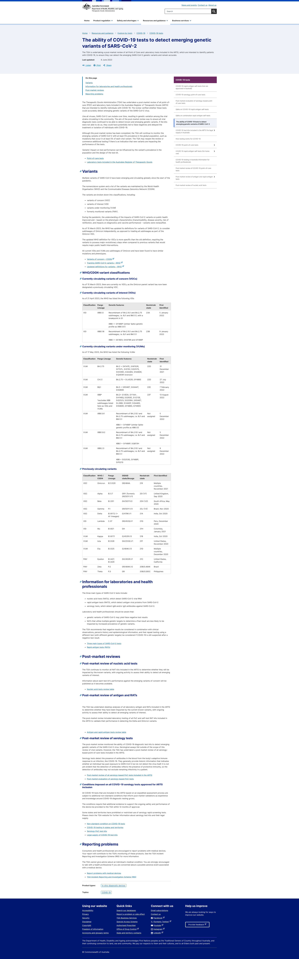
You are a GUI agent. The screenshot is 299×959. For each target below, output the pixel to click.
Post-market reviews (94, 90)
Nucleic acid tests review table (100, 689)
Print (98, 65)
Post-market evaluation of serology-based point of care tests (194, 102)
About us (212, 5)
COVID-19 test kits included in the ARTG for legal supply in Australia (194, 131)
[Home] (102, 7)
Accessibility (87, 910)
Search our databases (126, 910)
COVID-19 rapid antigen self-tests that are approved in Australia (192, 87)
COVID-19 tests (156, 33)
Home (87, 20)
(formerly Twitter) (161, 921)
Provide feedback (196, 925)
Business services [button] (180, 20)
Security (85, 918)
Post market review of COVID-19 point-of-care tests (193, 169)
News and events (189, 5)
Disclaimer (86, 921)
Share (108, 65)
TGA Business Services (127, 918)
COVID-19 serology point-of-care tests (190, 95)
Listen (88, 65)
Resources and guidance (102, 33)
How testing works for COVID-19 (188, 139)
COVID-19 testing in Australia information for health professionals (192, 161)
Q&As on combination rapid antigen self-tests (193, 116)
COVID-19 (141, 33)
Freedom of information (92, 929)
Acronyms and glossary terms (95, 933)
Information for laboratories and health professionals (108, 86)
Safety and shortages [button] (126, 20)
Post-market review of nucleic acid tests (191, 185)
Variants (89, 82)
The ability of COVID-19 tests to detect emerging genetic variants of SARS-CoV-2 (193, 123)
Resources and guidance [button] (154, 20)
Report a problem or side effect (131, 914)
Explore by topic (125, 33)
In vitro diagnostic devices (113, 885)
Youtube (158, 925)
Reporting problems (94, 94)
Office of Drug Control (127, 929)
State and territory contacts (129, 933)
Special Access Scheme (127, 921)
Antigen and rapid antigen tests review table (106, 732)
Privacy (85, 914)
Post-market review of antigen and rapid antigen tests (194, 178)
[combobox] (191, 11)
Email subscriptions (159, 910)
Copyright (86, 925)
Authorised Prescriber (126, 925)
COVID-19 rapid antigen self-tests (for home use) (192, 152)
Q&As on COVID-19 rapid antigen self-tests (192, 109)
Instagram (158, 929)
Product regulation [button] (101, 20)
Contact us (202, 5)
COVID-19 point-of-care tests (187, 145)
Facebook (158, 918)
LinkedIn (158, 933)
